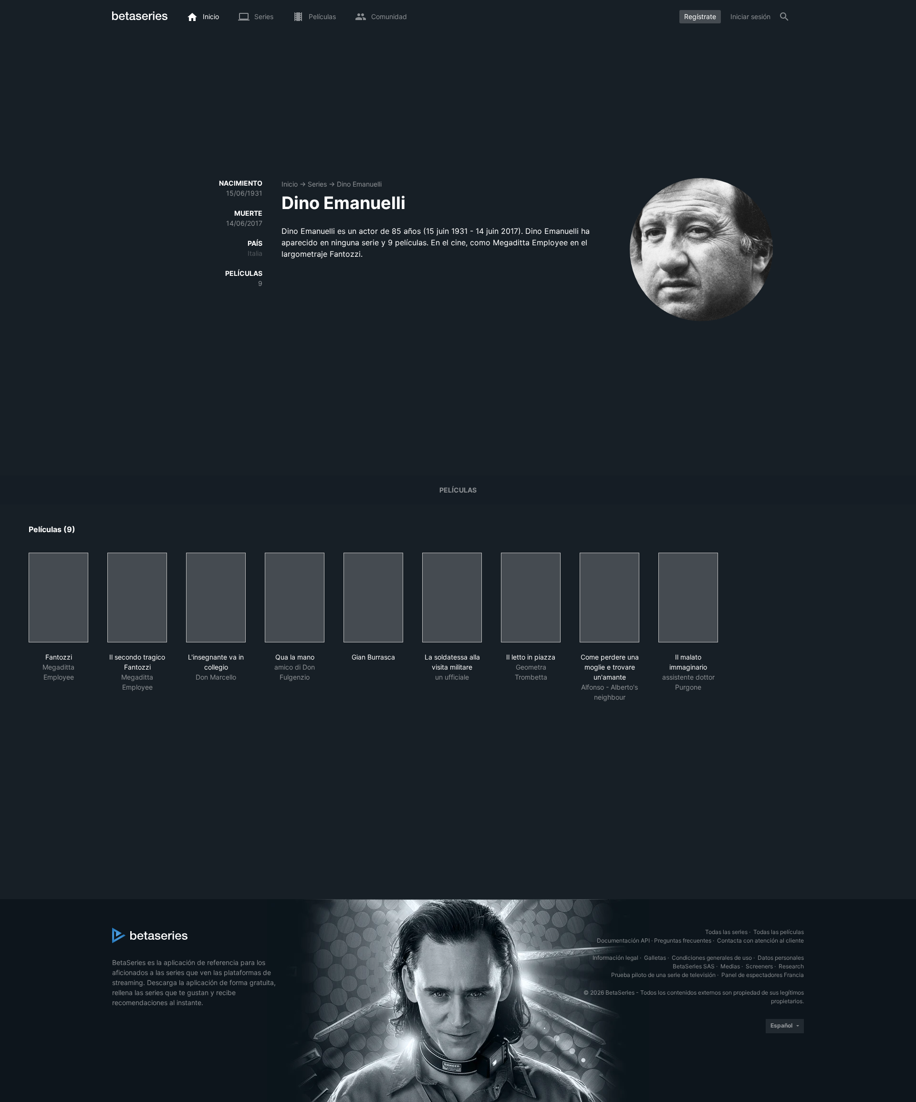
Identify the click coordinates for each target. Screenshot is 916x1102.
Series (317, 184)
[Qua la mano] (294, 597)
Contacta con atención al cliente (760, 940)
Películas (458, 490)
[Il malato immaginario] (688, 597)
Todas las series (726, 931)
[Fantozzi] (58, 597)
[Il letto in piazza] (531, 597)
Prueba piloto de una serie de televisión (663, 974)
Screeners (759, 966)
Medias (730, 966)
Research (791, 966)
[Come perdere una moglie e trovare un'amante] (609, 597)
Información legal (615, 957)
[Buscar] (784, 17)
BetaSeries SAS (694, 966)
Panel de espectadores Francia (762, 974)
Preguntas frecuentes (682, 940)
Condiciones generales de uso (712, 957)
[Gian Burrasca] (373, 597)
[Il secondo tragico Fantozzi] (137, 597)
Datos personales (781, 957)
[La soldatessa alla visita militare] (452, 597)
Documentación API (623, 940)
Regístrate (700, 16)
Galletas (655, 957)
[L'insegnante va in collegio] (216, 597)
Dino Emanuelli (359, 184)
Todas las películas (778, 931)
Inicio (289, 184)
